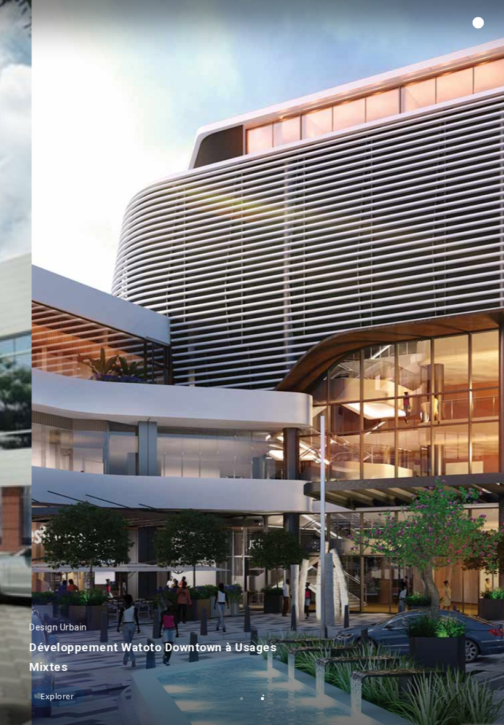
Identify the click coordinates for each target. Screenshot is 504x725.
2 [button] (262, 698)
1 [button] (241, 698)
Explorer (57, 696)
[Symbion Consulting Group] (61, 23)
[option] (252, 362)
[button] (478, 22)
